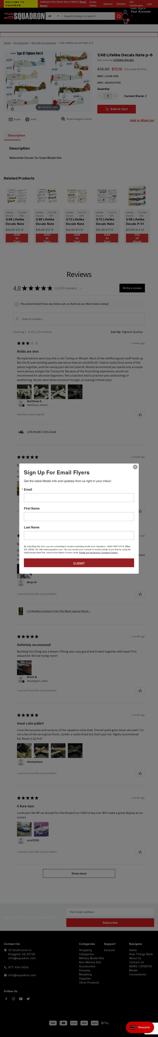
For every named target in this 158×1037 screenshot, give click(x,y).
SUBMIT (79, 563)
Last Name (32, 527)
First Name (32, 508)
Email (28, 489)
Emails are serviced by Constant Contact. (98, 552)
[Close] (135, 467)
